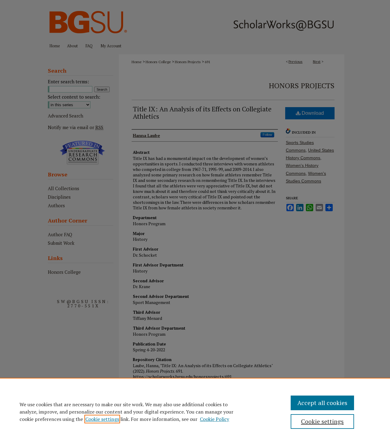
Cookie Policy (214, 419)
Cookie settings (102, 419)
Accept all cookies (322, 403)
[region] (195, 411)
